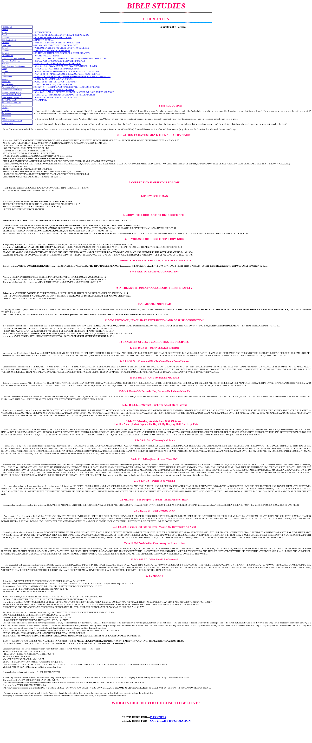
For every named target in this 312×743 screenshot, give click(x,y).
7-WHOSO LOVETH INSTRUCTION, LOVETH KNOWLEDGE (61, 48)
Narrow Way (6, 82)
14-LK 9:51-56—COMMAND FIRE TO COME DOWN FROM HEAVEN (65, 66)
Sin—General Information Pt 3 (13, 97)
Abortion (5, 30)
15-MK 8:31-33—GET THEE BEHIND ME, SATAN (56, 69)
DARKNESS (158, 717)
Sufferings (6, 110)
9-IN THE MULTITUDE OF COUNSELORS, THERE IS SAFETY (61, 53)
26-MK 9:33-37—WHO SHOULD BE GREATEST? (55, 97)
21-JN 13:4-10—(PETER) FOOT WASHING (52, 84)
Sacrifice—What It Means (11, 92)
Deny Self (5, 53)
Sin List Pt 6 (6, 105)
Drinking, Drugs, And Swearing (13, 58)
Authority (5, 37)
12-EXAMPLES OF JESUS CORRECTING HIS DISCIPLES (59, 61)
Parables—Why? (8, 84)
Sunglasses (6, 113)
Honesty (5, 71)
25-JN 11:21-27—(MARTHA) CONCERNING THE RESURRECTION (64, 95)
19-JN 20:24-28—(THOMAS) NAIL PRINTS (52, 79)
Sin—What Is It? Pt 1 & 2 (11, 95)
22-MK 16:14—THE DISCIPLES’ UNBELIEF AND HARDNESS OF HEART (66, 87)
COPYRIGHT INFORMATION (170, 720)
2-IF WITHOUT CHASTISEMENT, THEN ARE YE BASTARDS (61, 35)
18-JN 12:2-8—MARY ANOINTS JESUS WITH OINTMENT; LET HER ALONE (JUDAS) (72, 76)
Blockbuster (6, 45)
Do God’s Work (7, 56)
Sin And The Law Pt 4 (10, 100)
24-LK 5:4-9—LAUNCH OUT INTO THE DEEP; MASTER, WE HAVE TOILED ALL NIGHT (73, 92)
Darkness (5, 50)
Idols (4, 74)
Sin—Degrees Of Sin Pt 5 (11, 102)
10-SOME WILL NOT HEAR (46, 55)
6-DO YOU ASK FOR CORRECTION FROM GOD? (55, 45)
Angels (4, 32)
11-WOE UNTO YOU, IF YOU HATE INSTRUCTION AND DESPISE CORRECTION (70, 58)
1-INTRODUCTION (42, 32)
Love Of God (7, 76)
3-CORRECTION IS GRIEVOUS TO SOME (52, 37)
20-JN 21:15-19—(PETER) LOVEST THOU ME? (55, 82)
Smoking (5, 108)
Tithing (4, 118)
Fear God (5, 63)
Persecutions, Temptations (12, 89)
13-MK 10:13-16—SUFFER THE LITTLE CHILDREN (57, 63)
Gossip (4, 69)
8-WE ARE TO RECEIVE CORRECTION (51, 50)
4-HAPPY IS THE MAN (43, 40)
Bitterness (5, 43)
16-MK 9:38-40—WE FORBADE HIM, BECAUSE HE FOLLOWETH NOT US (67, 71)
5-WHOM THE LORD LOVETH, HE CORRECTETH (56, 42)
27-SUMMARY (40, 100)
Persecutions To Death (10, 87)
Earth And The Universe (11, 61)
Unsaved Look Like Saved (12, 121)
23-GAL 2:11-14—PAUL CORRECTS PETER (53, 89)
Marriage (5, 79)
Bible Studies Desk (9, 40)
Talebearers (6, 115)
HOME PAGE (7, 27)
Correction (6, 48)
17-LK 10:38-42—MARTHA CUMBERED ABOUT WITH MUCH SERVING (66, 74)
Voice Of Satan (7, 123)
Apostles (5, 35)
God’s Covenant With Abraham (13, 66)
